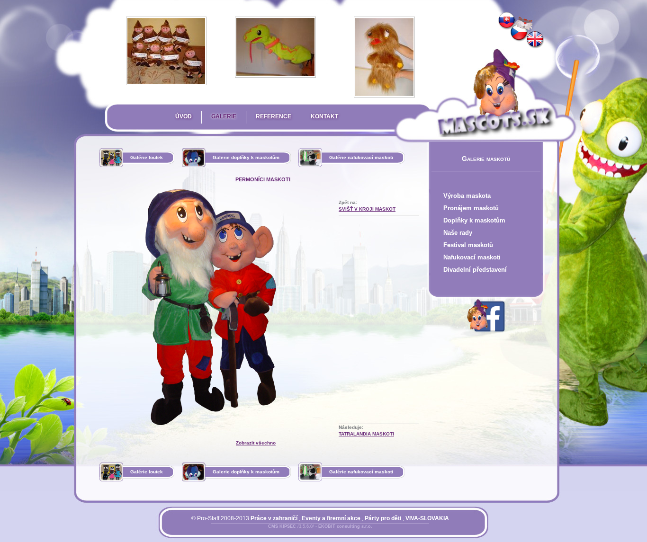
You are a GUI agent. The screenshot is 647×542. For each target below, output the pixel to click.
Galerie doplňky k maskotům (246, 157)
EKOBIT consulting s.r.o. (345, 526)
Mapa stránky (336, 532)
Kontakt (324, 116)
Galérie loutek (146, 157)
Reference (273, 116)
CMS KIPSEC (282, 526)
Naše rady (457, 232)
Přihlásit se (301, 532)
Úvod (183, 116)
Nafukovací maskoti (472, 257)
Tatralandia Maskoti (366, 433)
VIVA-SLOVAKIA (427, 518)
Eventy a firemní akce (331, 518)
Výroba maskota (467, 195)
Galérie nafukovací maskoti (361, 157)
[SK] (507, 21)
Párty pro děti (383, 518)
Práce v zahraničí (274, 518)
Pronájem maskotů (471, 208)
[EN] (535, 40)
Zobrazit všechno (256, 442)
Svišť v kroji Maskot (367, 209)
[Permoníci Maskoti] (519, 33)
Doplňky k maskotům (474, 220)
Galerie (223, 116)
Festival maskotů (468, 245)
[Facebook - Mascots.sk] (486, 333)
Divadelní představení (475, 269)
